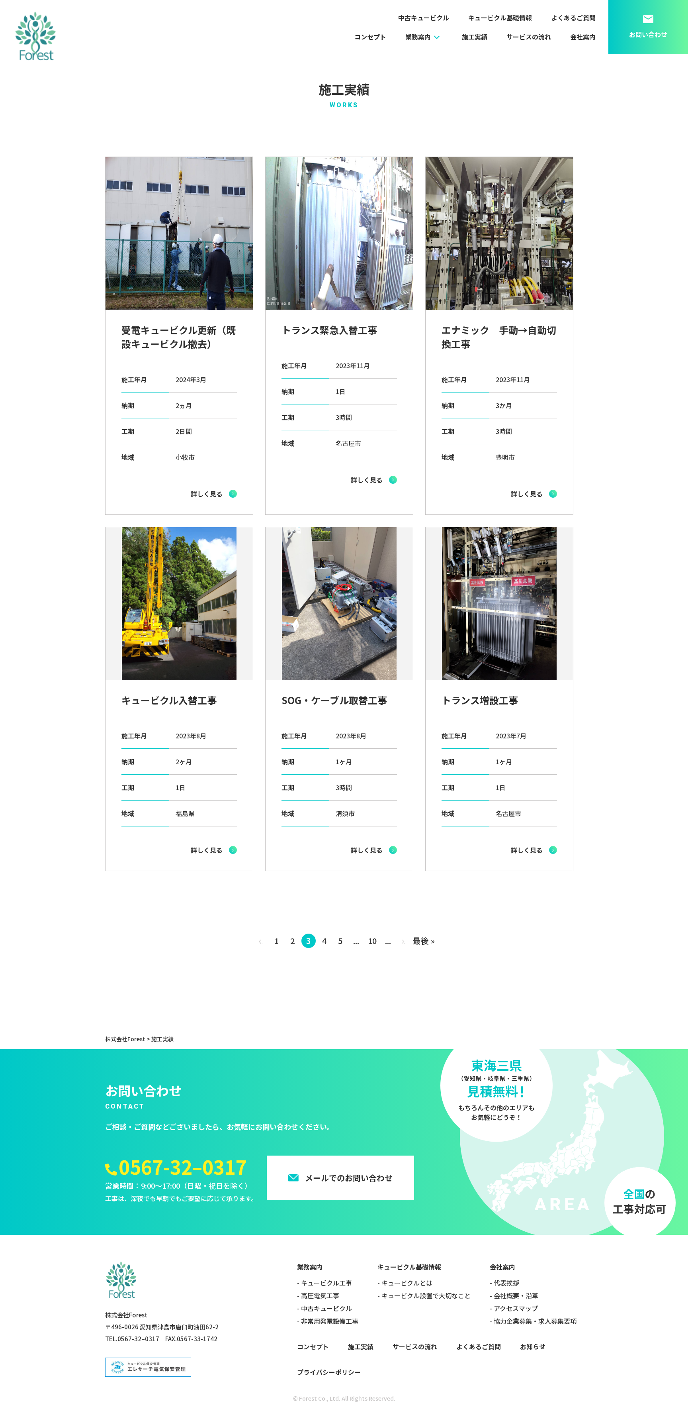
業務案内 (418, 36)
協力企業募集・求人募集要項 (535, 1321)
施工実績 (474, 36)
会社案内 (583, 36)
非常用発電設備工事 (329, 1321)
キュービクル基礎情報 (500, 17)
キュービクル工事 (326, 1282)
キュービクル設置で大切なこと (426, 1295)
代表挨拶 (506, 1282)
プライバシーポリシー (329, 1372)
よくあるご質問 (573, 17)
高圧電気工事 (320, 1295)
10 (372, 940)
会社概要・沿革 (516, 1295)
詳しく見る (207, 493)
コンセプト (370, 36)
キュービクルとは (406, 1282)
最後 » (424, 940)
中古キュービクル (423, 17)
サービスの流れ (528, 36)
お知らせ (532, 1346)
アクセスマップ (516, 1308)
